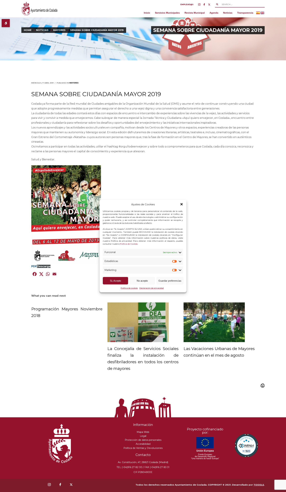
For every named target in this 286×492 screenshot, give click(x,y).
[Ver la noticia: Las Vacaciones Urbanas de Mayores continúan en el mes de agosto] (214, 322)
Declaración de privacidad (151, 288)
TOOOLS (259, 484)
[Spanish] (258, 13)
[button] (181, 204)
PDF (34, 266)
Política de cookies (129, 288)
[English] (262, 13)
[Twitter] (209, 4)
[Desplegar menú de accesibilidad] (6, 23)
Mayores (73, 83)
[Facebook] (204, 4)
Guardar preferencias (169, 280)
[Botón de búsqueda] (217, 4)
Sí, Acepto (115, 280)
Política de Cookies (129, 244)
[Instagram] (199, 4)
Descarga (43, 266)
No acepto (142, 280)
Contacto (143, 455)
